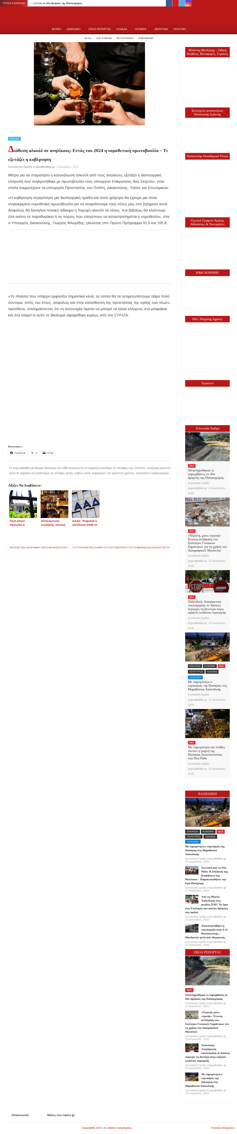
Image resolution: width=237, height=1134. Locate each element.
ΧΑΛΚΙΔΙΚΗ (73, 29)
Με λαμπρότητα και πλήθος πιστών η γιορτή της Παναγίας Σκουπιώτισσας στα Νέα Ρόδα (206, 752)
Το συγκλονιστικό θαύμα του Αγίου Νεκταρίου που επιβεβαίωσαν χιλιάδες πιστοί (121, 547)
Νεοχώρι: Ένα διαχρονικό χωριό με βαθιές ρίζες (39, 547)
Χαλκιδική (212, 671)
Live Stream (104, 38)
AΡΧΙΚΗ (56, 29)
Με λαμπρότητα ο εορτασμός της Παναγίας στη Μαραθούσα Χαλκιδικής (207, 685)
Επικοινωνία (145, 38)
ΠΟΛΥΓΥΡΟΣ (196, 671)
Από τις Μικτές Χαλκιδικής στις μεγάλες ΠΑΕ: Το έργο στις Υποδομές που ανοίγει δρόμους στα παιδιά (206, 904)
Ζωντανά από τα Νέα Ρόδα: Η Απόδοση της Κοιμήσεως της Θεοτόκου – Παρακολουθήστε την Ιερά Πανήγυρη (206, 875)
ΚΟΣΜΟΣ (140, 29)
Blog (87, 38)
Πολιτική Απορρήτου (223, 1127)
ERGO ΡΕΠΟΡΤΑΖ (100, 29)
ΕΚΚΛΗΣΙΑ (195, 666)
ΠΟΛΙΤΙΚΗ (179, 29)
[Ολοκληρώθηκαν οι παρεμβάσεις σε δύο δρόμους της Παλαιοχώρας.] (207, 446)
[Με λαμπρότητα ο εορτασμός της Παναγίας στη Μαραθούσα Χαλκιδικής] (207, 646)
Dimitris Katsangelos (119, 1127)
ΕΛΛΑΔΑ (122, 29)
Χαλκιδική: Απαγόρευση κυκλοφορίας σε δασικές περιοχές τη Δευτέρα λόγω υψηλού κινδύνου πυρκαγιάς (207, 607)
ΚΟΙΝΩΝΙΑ (209, 666)
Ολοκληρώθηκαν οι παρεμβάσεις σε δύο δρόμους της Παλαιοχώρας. (43, 3)
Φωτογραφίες (125, 38)
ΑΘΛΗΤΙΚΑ (161, 29)
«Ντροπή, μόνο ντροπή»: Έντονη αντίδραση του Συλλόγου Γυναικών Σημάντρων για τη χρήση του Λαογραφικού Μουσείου (207, 543)
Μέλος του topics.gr (61, 1115)
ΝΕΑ (191, 466)
